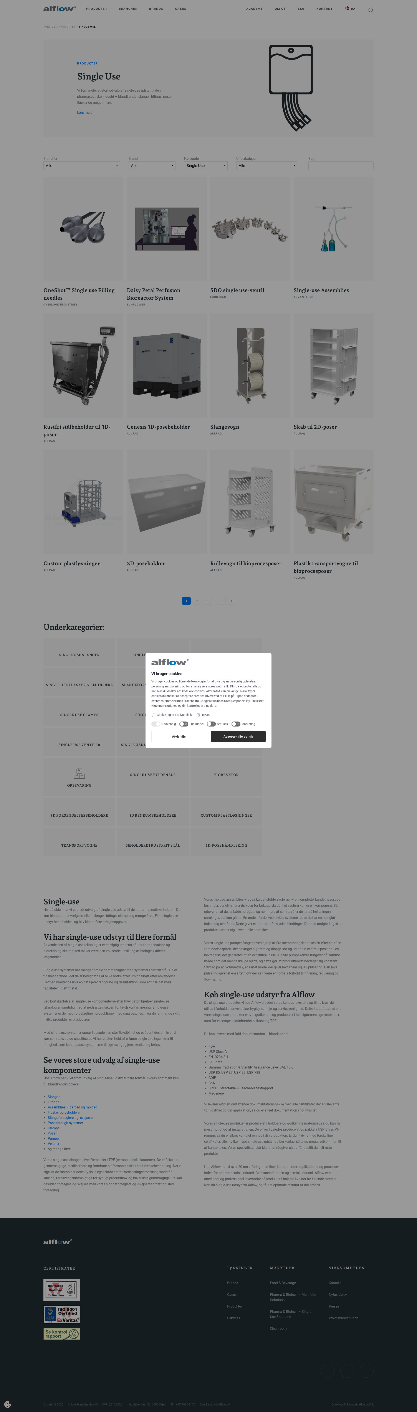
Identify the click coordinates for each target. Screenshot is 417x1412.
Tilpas (206, 715)
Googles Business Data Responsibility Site (228, 701)
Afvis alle (179, 736)
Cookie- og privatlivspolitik (174, 715)
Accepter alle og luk (238, 736)
